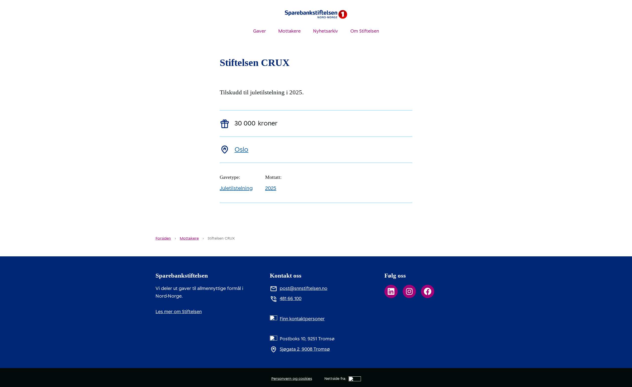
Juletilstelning (236, 188)
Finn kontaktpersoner (302, 319)
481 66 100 (290, 298)
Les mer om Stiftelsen (179, 311)
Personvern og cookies (291, 378)
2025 (270, 188)
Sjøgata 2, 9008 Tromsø (305, 349)
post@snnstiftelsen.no (303, 288)
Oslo (241, 149)
